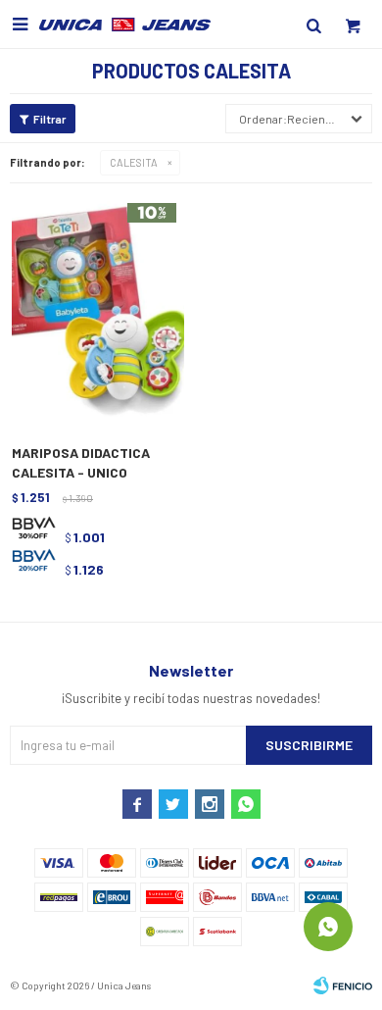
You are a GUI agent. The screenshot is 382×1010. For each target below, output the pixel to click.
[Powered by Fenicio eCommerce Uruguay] (342, 985)
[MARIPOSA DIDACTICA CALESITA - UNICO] (98, 311)
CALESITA (134, 162)
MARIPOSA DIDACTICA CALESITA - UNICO (81, 462)
